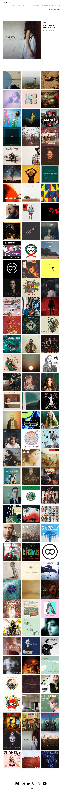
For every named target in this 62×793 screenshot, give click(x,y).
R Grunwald (6, 2)
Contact (30, 788)
